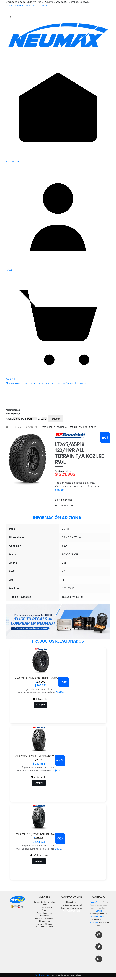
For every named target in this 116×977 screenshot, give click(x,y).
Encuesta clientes (44, 907)
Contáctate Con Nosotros (44, 902)
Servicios (24, 383)
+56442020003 (98, 919)
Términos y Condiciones (71, 908)
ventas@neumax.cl (16, 6)
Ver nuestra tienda (71, 911)
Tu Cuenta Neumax (44, 927)
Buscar (56, 418)
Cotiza (61, 383)
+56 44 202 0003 (36, 6)
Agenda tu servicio (76, 383)
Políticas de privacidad (72, 905)
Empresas (43, 383)
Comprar (40, 705)
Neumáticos (12, 383)
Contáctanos (71, 902)
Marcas (53, 383)
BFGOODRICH (32, 427)
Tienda (20, 427)
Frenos (33, 383)
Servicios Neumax (44, 924)
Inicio (11, 427)
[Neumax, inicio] (58, 38)
